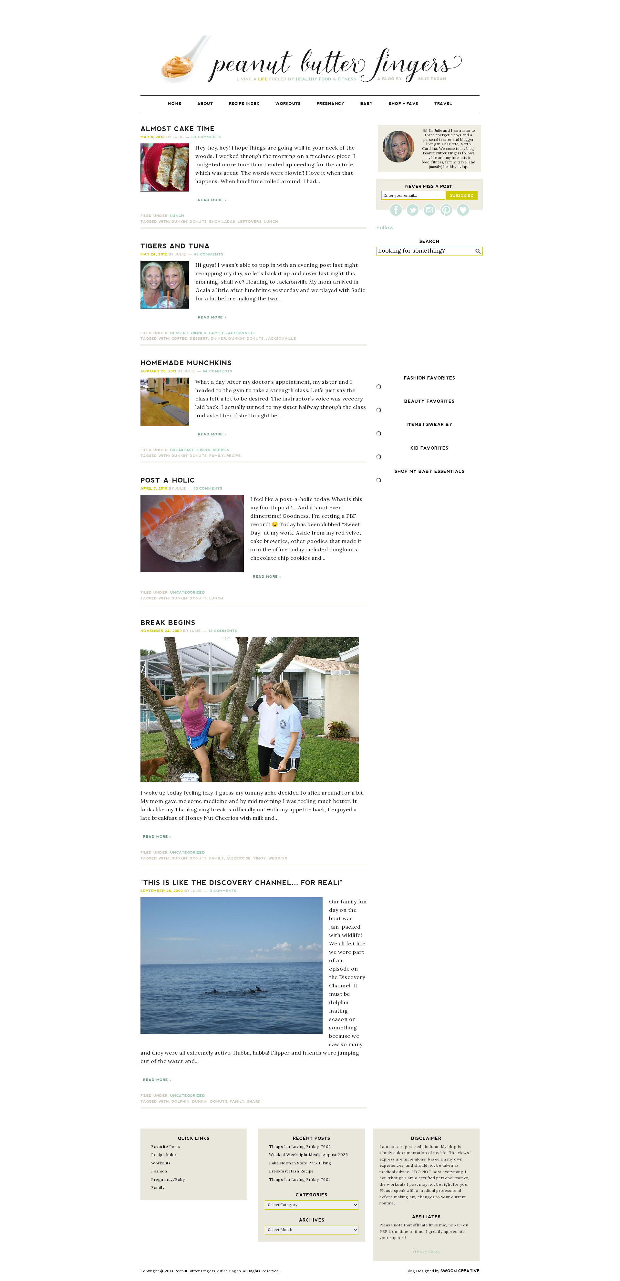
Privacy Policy (426, 1251)
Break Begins (168, 623)
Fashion (159, 1171)
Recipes (221, 450)
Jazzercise (238, 858)
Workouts (160, 1163)
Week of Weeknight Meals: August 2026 (308, 1154)
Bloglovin (463, 209)
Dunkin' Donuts (189, 222)
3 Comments (223, 891)
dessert (199, 339)
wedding (277, 858)
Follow (385, 227)
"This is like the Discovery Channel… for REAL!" (241, 883)
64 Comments (217, 371)
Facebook (397, 209)
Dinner (199, 333)
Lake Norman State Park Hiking (300, 1163)
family (216, 456)
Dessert (179, 333)
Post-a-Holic (167, 480)
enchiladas (222, 222)
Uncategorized (187, 592)
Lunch (177, 216)
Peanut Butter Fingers (310, 61)
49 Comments (208, 254)
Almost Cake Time (177, 129)
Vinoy (259, 858)
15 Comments (208, 488)
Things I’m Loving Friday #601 (299, 1179)
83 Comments (206, 137)
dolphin (180, 1101)
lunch (271, 222)
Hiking (203, 450)
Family (216, 333)
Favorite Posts (165, 1146)
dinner (218, 339)
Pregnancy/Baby (168, 1179)
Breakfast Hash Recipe (291, 1171)
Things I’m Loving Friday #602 (300, 1146)
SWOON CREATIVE (460, 1271)
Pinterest (448, 209)
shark (254, 1101)
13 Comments (222, 631)
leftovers (250, 222)
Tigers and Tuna (175, 246)
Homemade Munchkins (186, 363)
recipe (233, 456)
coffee (179, 339)
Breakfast (182, 450)
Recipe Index (164, 1154)
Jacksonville (241, 333)
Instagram (431, 209)
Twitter (414, 209)
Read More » (212, 200)
